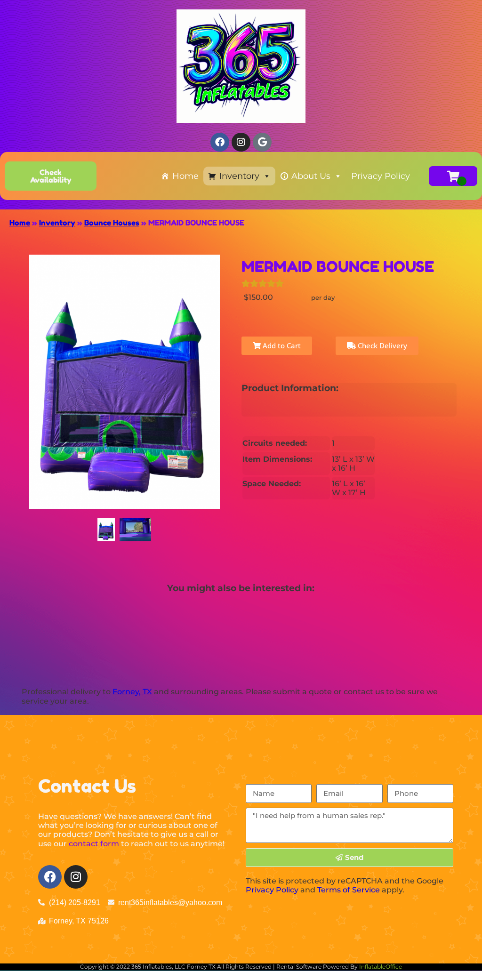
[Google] (262, 142)
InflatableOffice (380, 966)
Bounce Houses (111, 222)
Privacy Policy (380, 176)
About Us (310, 176)
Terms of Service (348, 889)
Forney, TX (132, 691)
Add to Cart (281, 345)
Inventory (239, 176)
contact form (94, 843)
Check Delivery (381, 345)
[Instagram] (76, 877)
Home (185, 176)
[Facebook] (50, 877)
